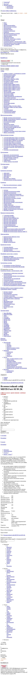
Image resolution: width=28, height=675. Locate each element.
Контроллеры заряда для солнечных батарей (15, 282)
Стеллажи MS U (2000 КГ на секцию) (13, 140)
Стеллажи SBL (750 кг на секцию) (12, 143)
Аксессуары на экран (9, 216)
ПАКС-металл (7, 336)
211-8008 (14, 51)
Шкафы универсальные (10, 120)
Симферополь (10, 370)
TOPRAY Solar (7, 330)
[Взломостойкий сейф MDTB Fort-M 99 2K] (12, 382)
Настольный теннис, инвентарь (12, 298)
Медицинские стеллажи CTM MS (12, 198)
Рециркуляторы (7, 203)
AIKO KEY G (7, 176)
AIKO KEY (6, 173)
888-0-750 (5, 52)
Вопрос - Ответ (8, 454)
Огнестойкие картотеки (10, 97)
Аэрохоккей (7, 305)
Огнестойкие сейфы (9, 77)
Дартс (5, 308)
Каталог (5, 69)
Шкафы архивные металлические (12, 117)
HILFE (5, 321)
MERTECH (6, 329)
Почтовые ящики (8, 29)
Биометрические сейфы (10, 75)
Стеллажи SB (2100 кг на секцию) (12, 141)
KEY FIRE (6, 177)
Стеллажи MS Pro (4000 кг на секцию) (13, 144)
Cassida (5, 333)
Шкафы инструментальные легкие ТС (13, 230)
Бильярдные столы (8, 306)
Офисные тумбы (8, 239)
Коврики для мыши (9, 256)
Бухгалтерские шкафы (9, 121)
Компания (6, 350)
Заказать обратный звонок (7, 53)
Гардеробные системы (9, 40)
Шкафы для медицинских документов (13, 209)
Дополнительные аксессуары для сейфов (14, 99)
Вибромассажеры (8, 302)
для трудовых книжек (9, 103)
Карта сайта (8, 557)
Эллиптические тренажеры (10, 294)
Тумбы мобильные (8, 130)
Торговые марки (8, 45)
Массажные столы (8, 301)
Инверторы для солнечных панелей (13, 284)
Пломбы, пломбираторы (10, 159)
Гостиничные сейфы (9, 80)
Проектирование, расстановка (14, 366)
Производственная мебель (10, 35)
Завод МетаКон (7, 313)
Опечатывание (7, 28)
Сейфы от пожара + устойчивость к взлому (15, 73)
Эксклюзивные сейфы (9, 92)
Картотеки (6, 123)
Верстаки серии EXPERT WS (11, 218)
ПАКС (5, 168)
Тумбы (5, 227)
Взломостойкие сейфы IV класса (12, 88)
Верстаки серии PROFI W (10, 223)
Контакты (6, 369)
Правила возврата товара (13, 348)
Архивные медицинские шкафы (12, 191)
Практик (6, 166)
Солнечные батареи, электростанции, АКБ (14, 41)
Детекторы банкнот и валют (11, 248)
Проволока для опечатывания (11, 155)
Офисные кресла (8, 238)
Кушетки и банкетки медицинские (12, 194)
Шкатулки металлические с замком (12, 185)
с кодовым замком (8, 110)
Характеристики (8, 451)
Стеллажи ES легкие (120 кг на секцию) (14, 145)
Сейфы (5, 24)
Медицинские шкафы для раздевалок (13, 202)
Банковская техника (9, 37)
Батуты (5, 300)
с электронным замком (9, 112)
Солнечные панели (8, 280)
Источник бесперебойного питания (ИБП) (14, 285)
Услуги (5, 357)
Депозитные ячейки (9, 95)
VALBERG (6, 325)
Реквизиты (9, 356)
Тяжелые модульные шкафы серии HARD (14, 229)
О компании (10, 352)
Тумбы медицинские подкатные (12, 207)
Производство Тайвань (9, 178)
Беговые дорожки (8, 291)
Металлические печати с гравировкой (13, 156)
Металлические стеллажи (10, 26)
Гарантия (9, 346)
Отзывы (6, 452)
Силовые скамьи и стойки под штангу (13, 297)
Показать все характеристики (11, 420)
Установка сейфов (11, 361)
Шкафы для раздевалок (9, 242)
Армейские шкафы (8, 83)
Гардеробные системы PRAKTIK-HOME (14, 266)
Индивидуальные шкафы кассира (12, 127)
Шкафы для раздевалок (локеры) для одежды (15, 119)
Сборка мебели (10, 360)
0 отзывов (6, 398)
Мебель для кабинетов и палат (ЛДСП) (14, 195)
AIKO (5, 315)
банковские (6, 101)
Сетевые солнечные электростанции (13, 281)
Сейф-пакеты (7, 160)
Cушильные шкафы (9, 215)
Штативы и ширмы (8, 210)
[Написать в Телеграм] (12, 60)
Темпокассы (7, 100)
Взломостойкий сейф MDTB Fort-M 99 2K (14, 535)
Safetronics (6, 332)
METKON (6, 334)
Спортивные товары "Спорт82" (12, 44)
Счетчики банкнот (8, 247)
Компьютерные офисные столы (12, 236)
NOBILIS (6, 324)
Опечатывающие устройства (11, 157)
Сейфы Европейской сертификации (13, 96)
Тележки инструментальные (11, 226)
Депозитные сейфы (8, 93)
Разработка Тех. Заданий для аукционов (17, 368)
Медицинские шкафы (9, 201)
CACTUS (6, 317)
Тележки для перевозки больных (12, 206)
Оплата (8, 343)
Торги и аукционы (11, 349)
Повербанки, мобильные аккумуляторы (14, 257)
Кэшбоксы (6, 32)
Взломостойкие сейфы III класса (12, 87)
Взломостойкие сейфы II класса (12, 85)
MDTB (5, 322)
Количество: (4, 425)
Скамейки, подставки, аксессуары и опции (15, 131)
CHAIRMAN (7, 328)
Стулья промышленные (10, 224)
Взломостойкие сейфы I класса (11, 84)
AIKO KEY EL (7, 174)
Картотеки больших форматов (11, 125)
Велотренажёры (8, 293)
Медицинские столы (9, 199)
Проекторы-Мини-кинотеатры (11, 259)
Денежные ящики (8, 250)
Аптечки (6, 190)
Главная (6, 377)
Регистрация (10, 8)
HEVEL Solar (7, 319)
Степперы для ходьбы (9, 296)
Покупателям (7, 342)
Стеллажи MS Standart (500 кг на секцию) (14, 139)
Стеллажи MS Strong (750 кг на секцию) (14, 137)
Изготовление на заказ (12, 364)
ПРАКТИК (6, 326)
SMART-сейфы (7, 91)
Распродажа (4, 340)
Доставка (9, 345)
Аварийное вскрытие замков (14, 362)
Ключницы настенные (9, 30)
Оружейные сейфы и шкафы (11, 81)
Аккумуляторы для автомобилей (12, 278)
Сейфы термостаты (8, 205)
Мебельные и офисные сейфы (11, 79)
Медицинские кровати (9, 196)
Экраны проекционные (10, 260)
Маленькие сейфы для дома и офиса (13, 107)
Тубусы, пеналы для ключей (11, 161)
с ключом (6, 108)
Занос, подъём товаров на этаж (14, 358)
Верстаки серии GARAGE (10, 219)
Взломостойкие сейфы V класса (12, 89)
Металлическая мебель (9, 25)
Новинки (3, 338)
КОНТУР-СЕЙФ (8, 314)
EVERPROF (7, 318)
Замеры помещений (12, 365)
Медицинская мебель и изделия (12, 33)
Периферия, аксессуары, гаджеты (12, 39)
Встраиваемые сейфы (9, 76)
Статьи (8, 354)
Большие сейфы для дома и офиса (12, 106)
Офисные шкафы (8, 240)
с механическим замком (10, 111)
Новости (9, 353)
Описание (6, 449)
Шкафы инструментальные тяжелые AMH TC (15, 231)
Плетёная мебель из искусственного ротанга (15, 43)
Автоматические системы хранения (13, 180)
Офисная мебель (8, 36)
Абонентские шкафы (9, 124)
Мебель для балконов (9, 132)
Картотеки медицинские (10, 192)
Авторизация (10, 6)
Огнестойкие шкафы (9, 128)
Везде (5, 22)
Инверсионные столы (9, 304)
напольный (6, 104)
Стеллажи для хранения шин (11, 149)
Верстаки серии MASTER (10, 220)
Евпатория (9, 372)
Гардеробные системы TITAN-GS (12, 265)
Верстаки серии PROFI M (10, 222)
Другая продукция (9, 589)
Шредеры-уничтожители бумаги (12, 251)
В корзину (3, 431)
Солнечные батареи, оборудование (10, 598)
